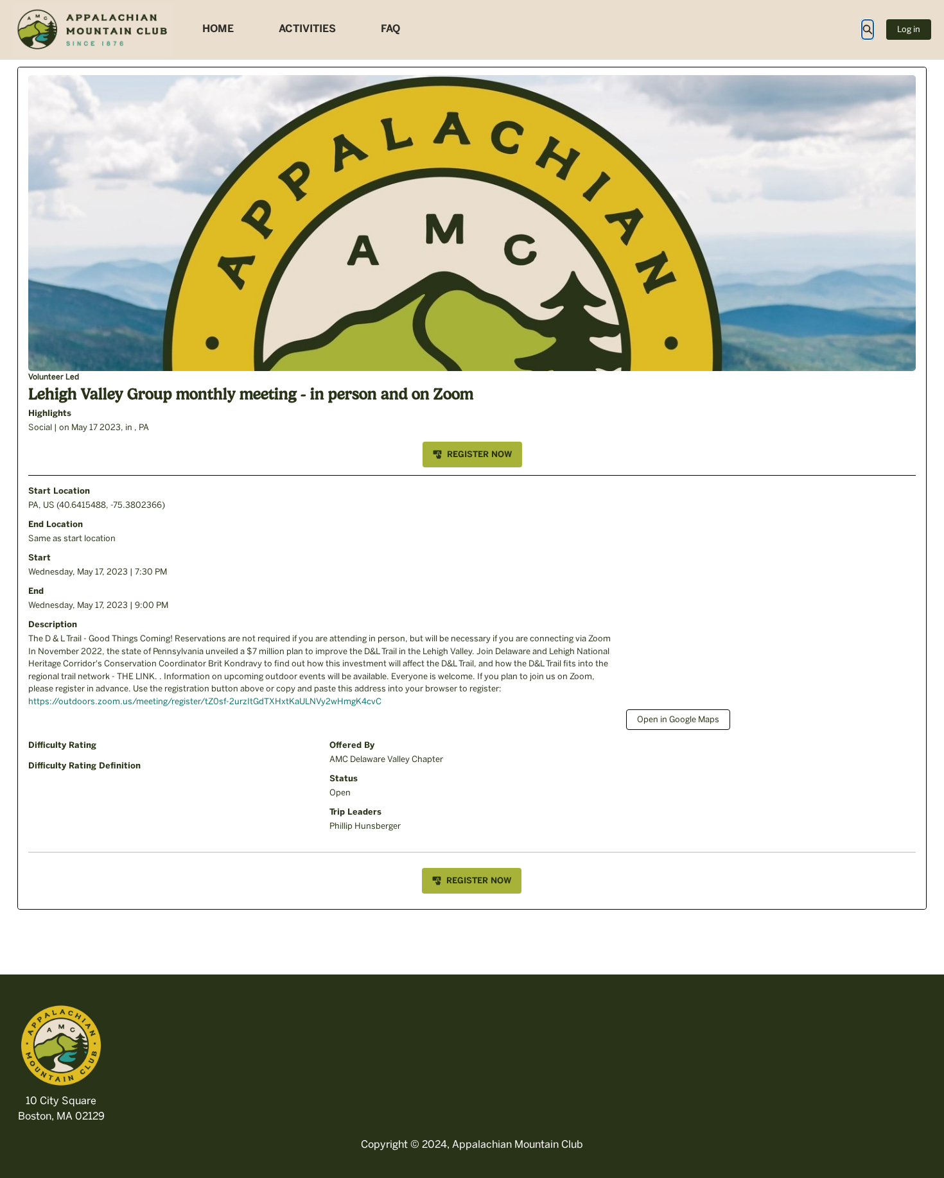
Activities (307, 28)
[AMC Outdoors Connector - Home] (93, 29)
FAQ (390, 28)
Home (218, 28)
